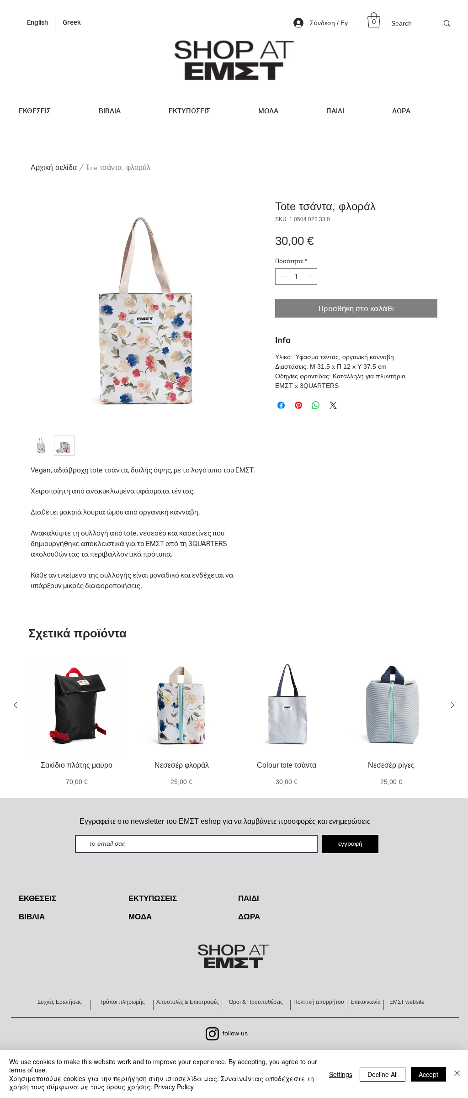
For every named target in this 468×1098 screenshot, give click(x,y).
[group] (234, 722)
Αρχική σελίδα (54, 167)
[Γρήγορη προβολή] (77, 705)
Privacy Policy (174, 1086)
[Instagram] (212, 1034)
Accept (428, 1074)
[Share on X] (333, 405)
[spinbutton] (296, 276)
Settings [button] (340, 1074)
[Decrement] (282, 276)
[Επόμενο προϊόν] (452, 705)
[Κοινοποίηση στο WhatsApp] (315, 405)
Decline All (382, 1074)
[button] (373, 19)
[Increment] (310, 276)
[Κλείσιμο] (457, 1074)
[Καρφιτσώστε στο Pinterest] (298, 405)
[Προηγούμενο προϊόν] (15, 705)
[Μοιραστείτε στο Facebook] (281, 405)
